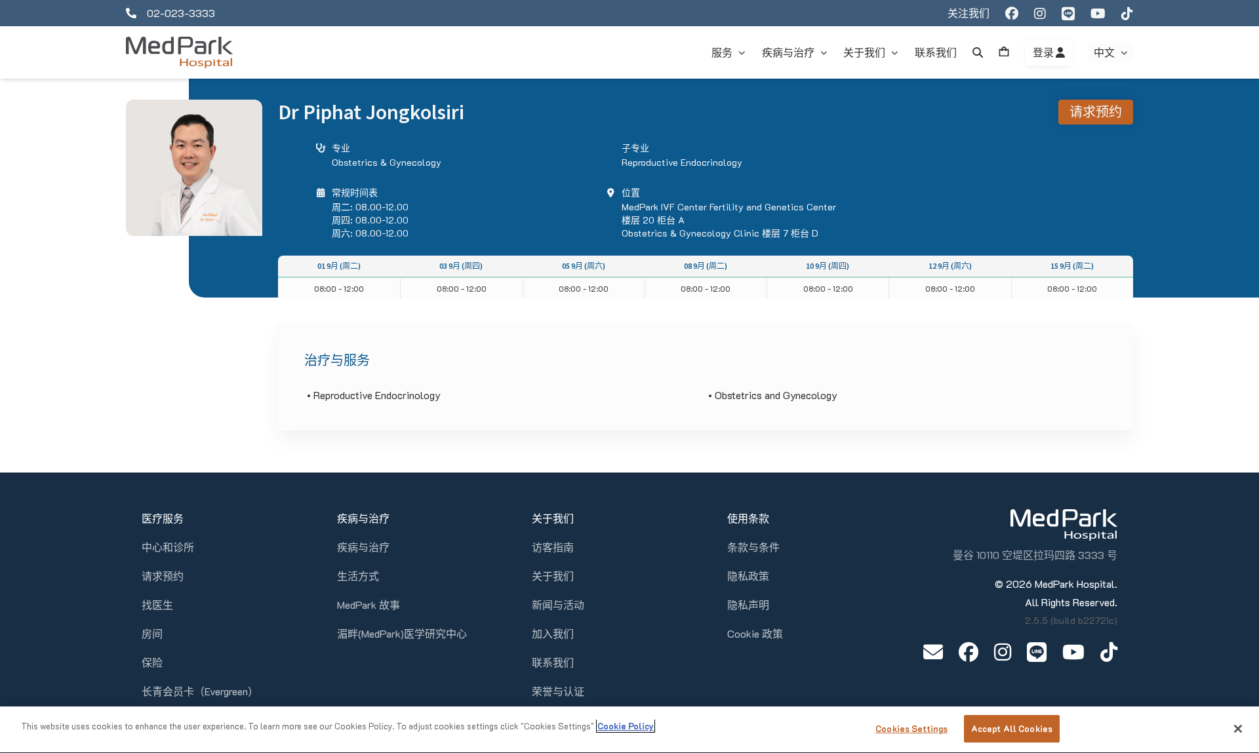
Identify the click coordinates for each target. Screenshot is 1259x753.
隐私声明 (748, 604)
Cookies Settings (911, 728)
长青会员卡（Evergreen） (200, 691)
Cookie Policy (625, 725)
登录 (1044, 52)
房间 (152, 633)
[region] (629, 729)
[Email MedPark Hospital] (933, 652)
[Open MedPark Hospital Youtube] (1073, 652)
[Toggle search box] (977, 52)
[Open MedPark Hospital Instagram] (1002, 652)
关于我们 (553, 576)
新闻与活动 (558, 604)
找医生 (157, 604)
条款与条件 (753, 547)
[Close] (1238, 728)
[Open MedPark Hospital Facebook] (968, 652)
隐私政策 (748, 576)
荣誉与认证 (558, 691)
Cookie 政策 (755, 633)
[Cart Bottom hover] (1004, 52)
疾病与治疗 (363, 547)
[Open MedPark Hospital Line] (1037, 652)
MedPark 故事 (368, 604)
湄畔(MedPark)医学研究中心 (402, 633)
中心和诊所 (168, 547)
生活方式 (358, 576)
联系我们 (553, 662)
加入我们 (553, 633)
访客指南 (553, 547)
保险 (152, 662)
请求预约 (1095, 112)
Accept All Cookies (1011, 728)
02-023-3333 (181, 13)
